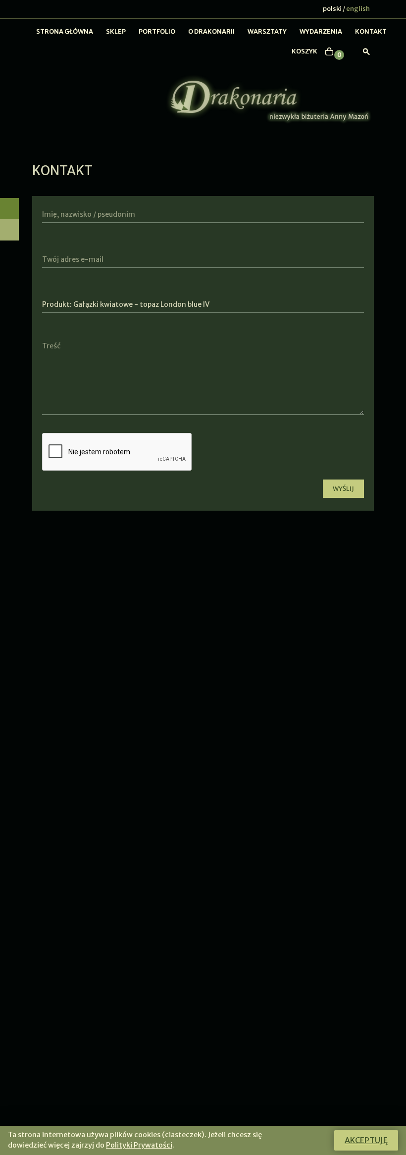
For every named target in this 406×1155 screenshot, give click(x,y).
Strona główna (64, 31)
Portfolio (157, 31)
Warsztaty (267, 31)
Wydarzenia (321, 31)
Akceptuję (366, 1140)
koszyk (304, 51)
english (358, 8)
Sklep (116, 31)
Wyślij (343, 488)
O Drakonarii (211, 31)
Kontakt (371, 31)
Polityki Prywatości (139, 1145)
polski (332, 8)
